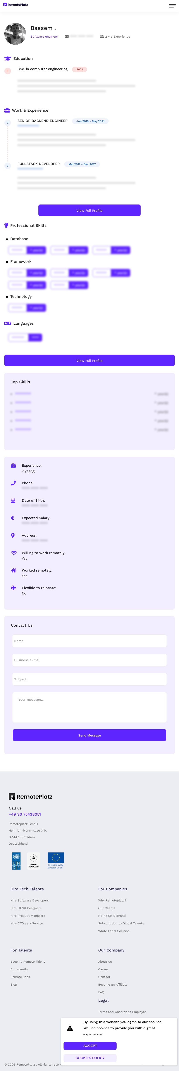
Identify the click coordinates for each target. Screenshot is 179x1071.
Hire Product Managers (27, 915)
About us (105, 961)
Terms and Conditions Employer (122, 1012)
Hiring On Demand (112, 915)
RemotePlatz (25, 1064)
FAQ (101, 992)
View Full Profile (89, 211)
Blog (13, 984)
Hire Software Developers (29, 900)
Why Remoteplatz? (112, 900)
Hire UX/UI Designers (25, 908)
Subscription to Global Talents (121, 923)
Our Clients (106, 908)
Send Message (89, 735)
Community (19, 969)
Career (103, 969)
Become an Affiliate (112, 984)
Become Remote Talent (27, 961)
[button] (90, 1046)
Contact (104, 977)
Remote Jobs (20, 977)
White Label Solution (114, 931)
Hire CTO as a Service (26, 923)
